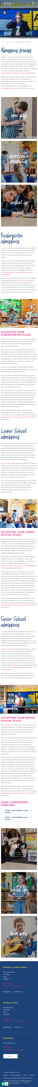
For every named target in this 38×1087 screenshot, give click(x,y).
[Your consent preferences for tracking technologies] (6, 1084)
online (14, 665)
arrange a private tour (10, 88)
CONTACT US (18, 992)
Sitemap (5, 1075)
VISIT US (10, 1056)
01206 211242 (7, 984)
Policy (25, 1075)
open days (14, 84)
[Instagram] (7, 1063)
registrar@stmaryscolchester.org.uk (12, 73)
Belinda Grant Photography (25, 1078)
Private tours (23, 281)
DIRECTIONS (7, 992)
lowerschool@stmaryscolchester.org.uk (15, 986)
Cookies (32, 1075)
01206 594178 (30, 73)
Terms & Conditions (15, 1075)
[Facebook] (3, 1063)
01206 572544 (7, 1019)
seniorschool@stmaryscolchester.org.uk (15, 1021)
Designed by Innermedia (10, 1078)
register (8, 248)
